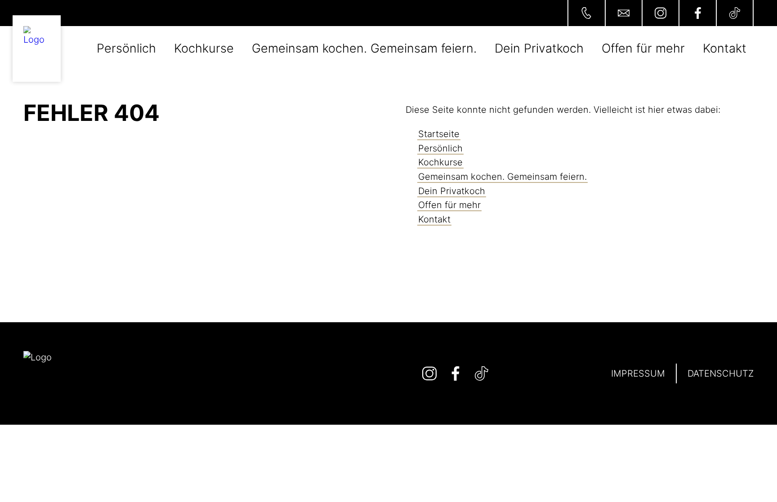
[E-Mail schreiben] (623, 13)
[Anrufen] (585, 13)
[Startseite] (37, 48)
